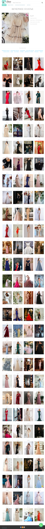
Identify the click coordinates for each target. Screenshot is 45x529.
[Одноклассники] (22, 527)
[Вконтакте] (21, 527)
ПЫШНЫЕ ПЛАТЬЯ (5, 50)
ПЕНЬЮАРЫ (22, 50)
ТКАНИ (41, 51)
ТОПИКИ (21, 51)
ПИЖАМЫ (36, 51)
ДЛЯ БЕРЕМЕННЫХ (39, 50)
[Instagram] (24, 527)
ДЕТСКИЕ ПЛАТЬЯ (30, 50)
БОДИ (12, 51)
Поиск (42, 2)
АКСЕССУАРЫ (6, 51)
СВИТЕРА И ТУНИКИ (29, 51)
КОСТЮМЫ (16, 51)
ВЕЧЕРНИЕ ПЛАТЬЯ (15, 50)
